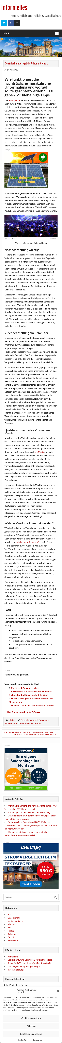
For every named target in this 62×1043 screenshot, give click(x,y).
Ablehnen (31, 1026)
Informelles (14, 7)
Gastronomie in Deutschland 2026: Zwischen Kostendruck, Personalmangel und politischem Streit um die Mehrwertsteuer (30, 825)
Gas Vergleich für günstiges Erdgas (24, 966)
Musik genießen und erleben (25, 688)
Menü (6, 33)
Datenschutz (37, 1040)
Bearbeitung (26, 720)
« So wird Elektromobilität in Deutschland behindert (28, 732)
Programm (44, 720)
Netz (10, 927)
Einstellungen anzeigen (31, 1034)
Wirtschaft (13, 940)
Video (21, 723)
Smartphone (14, 100)
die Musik (39, 452)
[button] (57, 991)
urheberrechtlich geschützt (29, 542)
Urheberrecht (11, 723)
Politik (11, 931)
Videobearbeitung (33, 723)
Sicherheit (12, 934)
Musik (35, 720)
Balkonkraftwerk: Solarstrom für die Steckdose (30, 959)
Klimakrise (13, 956)
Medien (12, 720)
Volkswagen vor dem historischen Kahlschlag (29, 812)
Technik (11, 937)
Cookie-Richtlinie (24, 1040)
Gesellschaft (14, 917)
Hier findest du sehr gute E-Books (23, 712)
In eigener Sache (15, 921)
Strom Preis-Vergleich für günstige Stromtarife (30, 963)
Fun (9, 914)
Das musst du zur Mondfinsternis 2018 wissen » (35, 734)
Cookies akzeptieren (31, 1018)
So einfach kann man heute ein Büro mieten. (32, 705)
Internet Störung (16, 969)
